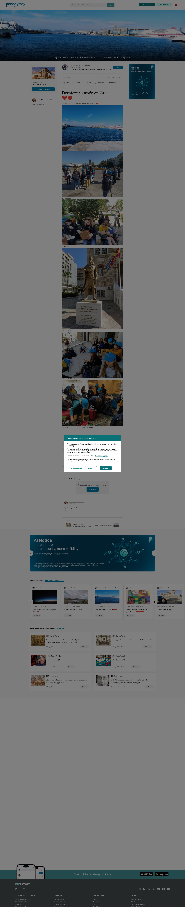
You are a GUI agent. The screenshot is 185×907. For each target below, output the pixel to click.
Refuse (90, 468)
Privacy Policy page (101, 456)
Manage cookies (76, 468)
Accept (105, 468)
